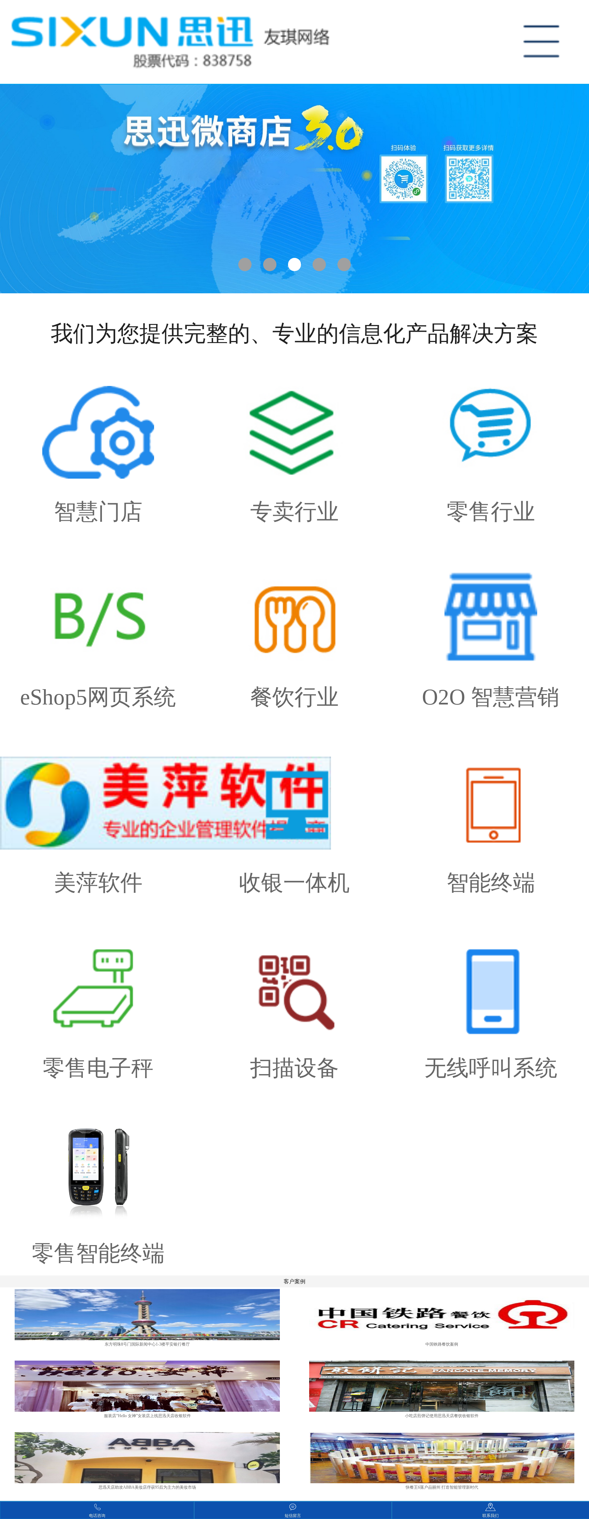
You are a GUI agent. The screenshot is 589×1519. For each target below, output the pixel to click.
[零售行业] (491, 441)
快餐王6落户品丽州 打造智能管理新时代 (442, 1487)
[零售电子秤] (98, 997)
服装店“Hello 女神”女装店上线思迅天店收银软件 (147, 1415)
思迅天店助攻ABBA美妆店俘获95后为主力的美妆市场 (147, 1487)
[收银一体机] (294, 812)
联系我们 (490, 1515)
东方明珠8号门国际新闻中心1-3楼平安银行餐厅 (147, 1344)
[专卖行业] (294, 441)
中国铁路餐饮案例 (441, 1344)
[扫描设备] (294, 997)
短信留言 (293, 1515)
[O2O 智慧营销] (491, 626)
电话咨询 (97, 1515)
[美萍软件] (98, 812)
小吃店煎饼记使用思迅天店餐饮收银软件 (442, 1415)
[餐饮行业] (294, 626)
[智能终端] (491, 812)
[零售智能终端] (98, 1183)
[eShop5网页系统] (98, 626)
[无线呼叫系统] (491, 997)
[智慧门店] (98, 441)
